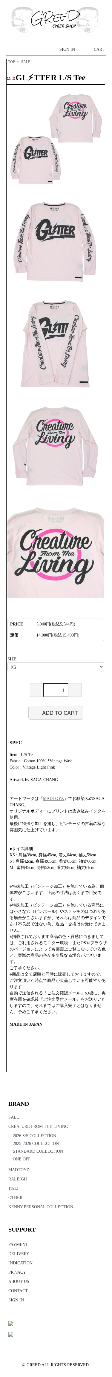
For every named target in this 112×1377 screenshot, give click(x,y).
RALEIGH (17, 1179)
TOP (11, 62)
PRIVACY (17, 1272)
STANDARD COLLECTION (38, 1151)
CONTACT (18, 1291)
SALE (25, 62)
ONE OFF (21, 1159)
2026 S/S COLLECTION (34, 1136)
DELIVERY (18, 1254)
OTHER (15, 1197)
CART (99, 49)
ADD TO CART (60, 712)
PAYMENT (18, 1244)
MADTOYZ (18, 1170)
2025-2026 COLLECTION (36, 1143)
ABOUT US (18, 1281)
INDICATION (20, 1263)
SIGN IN (67, 49)
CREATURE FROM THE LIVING (38, 1126)
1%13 (13, 1188)
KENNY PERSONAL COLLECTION (40, 1207)
